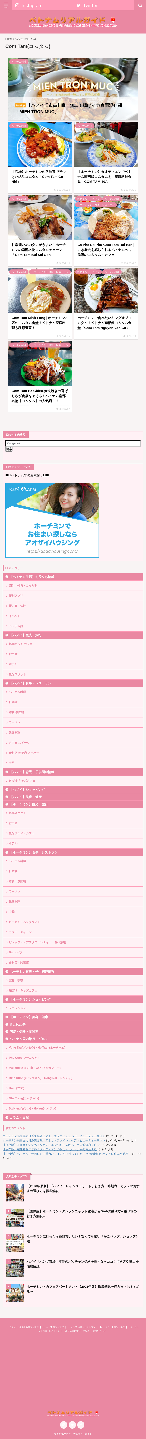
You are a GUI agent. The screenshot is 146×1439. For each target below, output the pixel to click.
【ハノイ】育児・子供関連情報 (32, 772)
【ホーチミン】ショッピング (30, 999)
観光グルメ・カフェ (22, 833)
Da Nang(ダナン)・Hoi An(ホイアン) (32, 1108)
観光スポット (17, 674)
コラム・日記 (19, 1117)
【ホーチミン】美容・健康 (29, 1017)
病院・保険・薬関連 (24, 1031)
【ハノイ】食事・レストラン (30, 683)
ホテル (13, 664)
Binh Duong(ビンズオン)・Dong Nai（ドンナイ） (41, 1078)
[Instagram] (63, 1425)
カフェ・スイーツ (20, 932)
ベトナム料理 (17, 691)
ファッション (17, 1008)
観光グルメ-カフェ (21, 643)
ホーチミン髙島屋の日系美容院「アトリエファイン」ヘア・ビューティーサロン (54, 1136)
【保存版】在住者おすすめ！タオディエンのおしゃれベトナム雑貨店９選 (50, 1145)
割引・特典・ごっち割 (23, 585)
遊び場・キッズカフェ (23, 990)
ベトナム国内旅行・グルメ (29, 1039)
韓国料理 (14, 732)
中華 (12, 762)
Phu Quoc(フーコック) (23, 1057)
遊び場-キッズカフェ (22, 780)
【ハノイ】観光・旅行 (26, 635)
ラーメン (14, 722)
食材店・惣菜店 (19, 962)
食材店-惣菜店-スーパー (24, 752)
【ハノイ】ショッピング (27, 789)
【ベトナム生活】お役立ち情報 (32, 577)
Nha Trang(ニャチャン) (24, 1098)
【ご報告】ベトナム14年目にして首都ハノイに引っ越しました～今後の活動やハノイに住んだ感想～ (67, 1153)
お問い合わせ (99, 1331)
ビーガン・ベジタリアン (24, 921)
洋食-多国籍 (16, 712)
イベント (14, 615)
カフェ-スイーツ (19, 742)
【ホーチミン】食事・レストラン (34, 852)
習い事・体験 (17, 605)
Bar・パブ (15, 952)
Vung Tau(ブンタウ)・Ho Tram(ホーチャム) (37, 1047)
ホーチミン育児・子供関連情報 (32, 971)
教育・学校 (16, 980)
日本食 (13, 702)
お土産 (13, 653)
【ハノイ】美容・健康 (26, 797)
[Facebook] (80, 1425)
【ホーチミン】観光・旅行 (29, 804)
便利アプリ (16, 595)
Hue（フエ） (17, 1088)
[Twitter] (72, 1425)
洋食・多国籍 (17, 881)
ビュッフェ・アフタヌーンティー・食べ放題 (37, 942)
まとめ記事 (18, 1024)
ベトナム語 (16, 626)
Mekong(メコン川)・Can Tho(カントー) (35, 1067)
